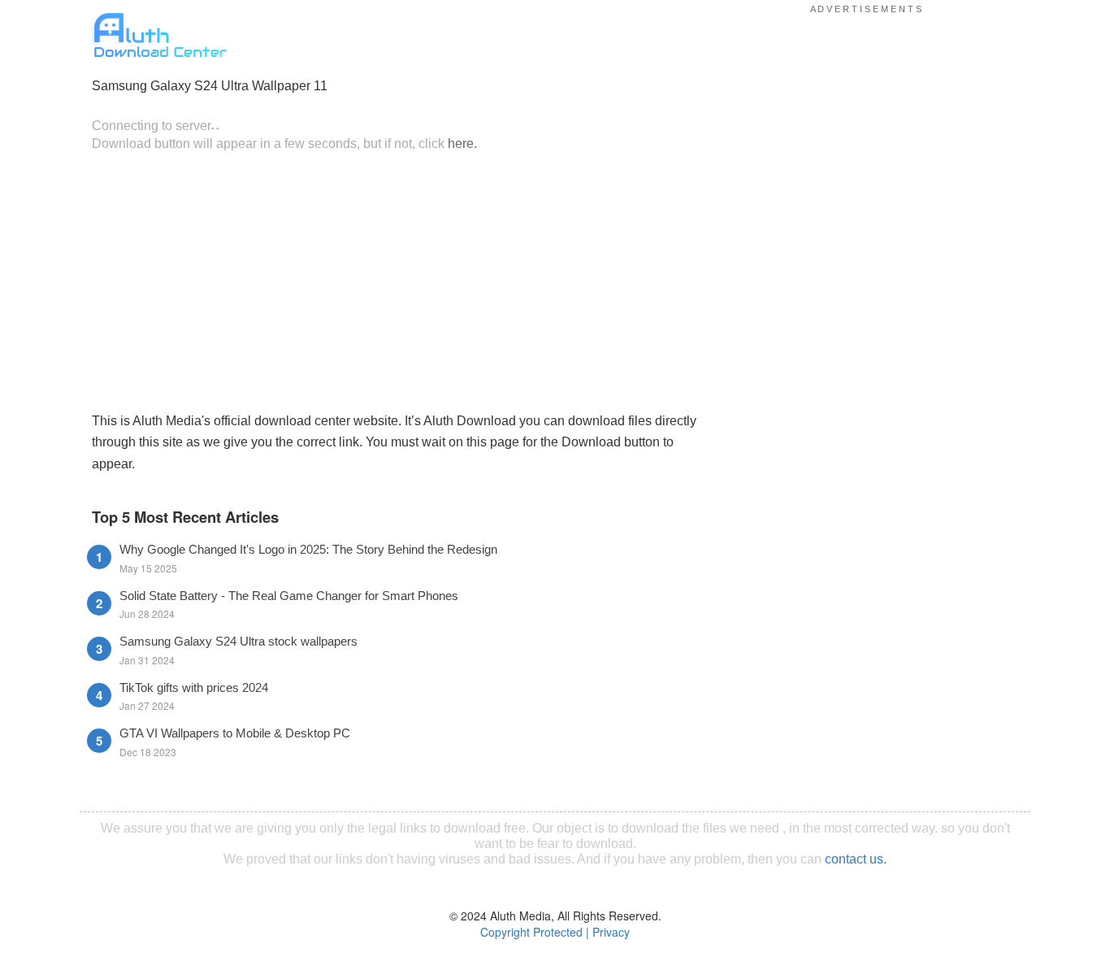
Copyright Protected (531, 932)
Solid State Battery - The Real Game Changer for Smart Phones (288, 595)
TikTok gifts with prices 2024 (193, 687)
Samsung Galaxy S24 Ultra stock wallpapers (238, 641)
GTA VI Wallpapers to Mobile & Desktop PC (234, 733)
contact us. (856, 858)
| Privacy (608, 932)
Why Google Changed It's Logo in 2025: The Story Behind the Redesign (308, 549)
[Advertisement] (396, 280)
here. (462, 143)
